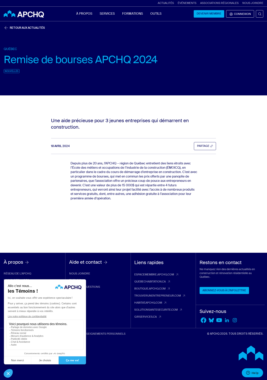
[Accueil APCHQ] (24, 14)
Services (107, 13)
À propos (84, 13)
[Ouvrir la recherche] (259, 14)
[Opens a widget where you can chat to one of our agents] (252, 373)
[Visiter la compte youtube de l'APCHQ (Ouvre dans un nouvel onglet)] (219, 320)
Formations (132, 13)
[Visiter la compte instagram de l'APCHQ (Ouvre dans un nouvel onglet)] (235, 320)
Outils (155, 13)
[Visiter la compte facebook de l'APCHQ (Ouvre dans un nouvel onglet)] (203, 320)
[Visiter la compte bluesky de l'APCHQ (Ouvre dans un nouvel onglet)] (211, 320)
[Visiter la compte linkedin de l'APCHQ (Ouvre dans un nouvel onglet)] (227, 320)
